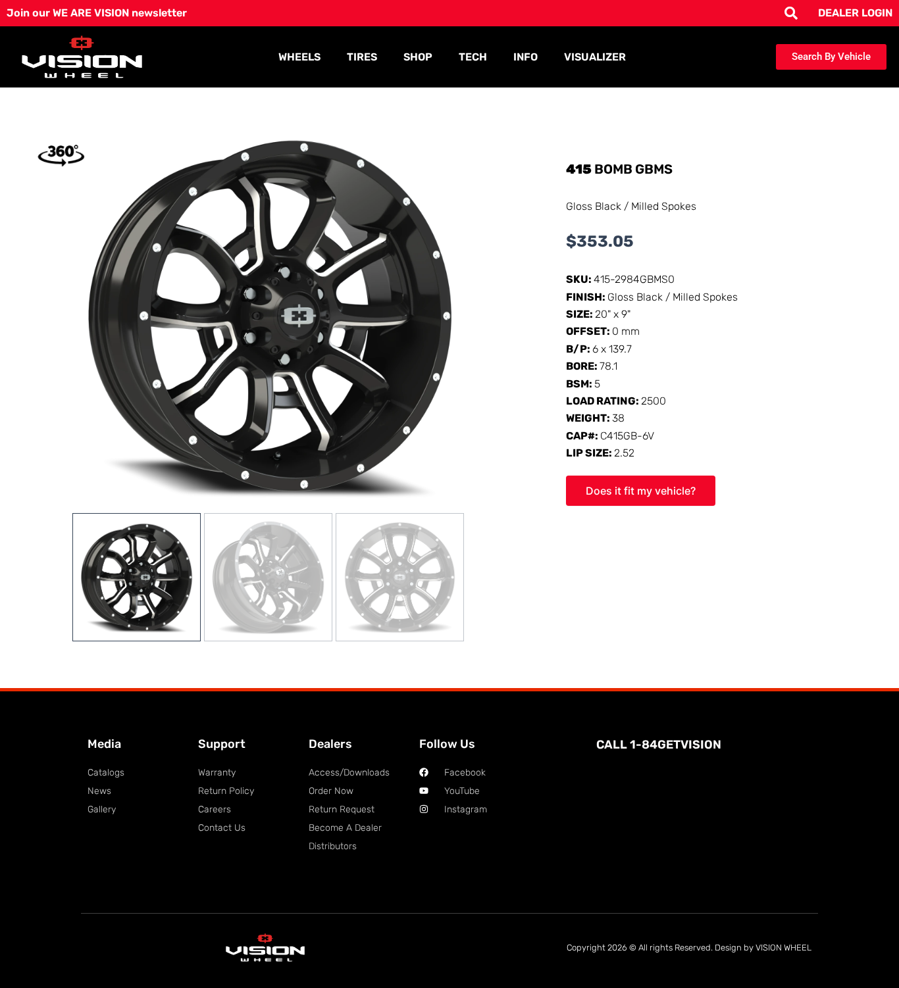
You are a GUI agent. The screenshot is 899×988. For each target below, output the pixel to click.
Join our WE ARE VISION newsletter (97, 13)
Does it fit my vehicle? (641, 490)
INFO (525, 57)
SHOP (417, 57)
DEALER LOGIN (855, 13)
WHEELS (299, 57)
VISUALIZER (595, 57)
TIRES (362, 57)
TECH (473, 57)
